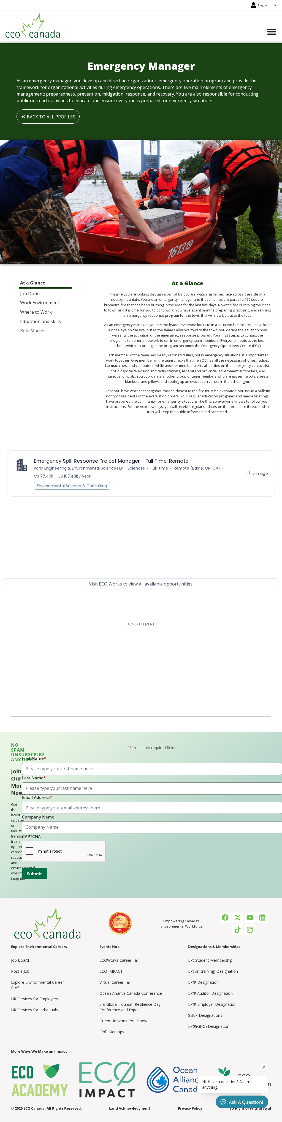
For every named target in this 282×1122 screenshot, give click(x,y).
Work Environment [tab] (39, 303)
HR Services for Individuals (34, 1009)
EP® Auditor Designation (210, 993)
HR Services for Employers (34, 998)
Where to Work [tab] (36, 312)
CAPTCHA (31, 836)
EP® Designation (203, 982)
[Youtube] (250, 917)
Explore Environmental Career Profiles (37, 985)
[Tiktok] (237, 929)
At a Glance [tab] (32, 283)
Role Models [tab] (32, 330)
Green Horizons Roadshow (123, 1020)
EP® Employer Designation (212, 1004)
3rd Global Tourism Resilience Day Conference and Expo (130, 1007)
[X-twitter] (237, 917)
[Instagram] (250, 929)
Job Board (20, 960)
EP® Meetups (111, 1031)
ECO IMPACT (111, 971)
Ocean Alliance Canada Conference (130, 993)
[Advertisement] (141, 668)
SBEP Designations (205, 1015)
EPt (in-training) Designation (213, 971)
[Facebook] (225, 917)
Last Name (34, 777)
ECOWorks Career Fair (119, 960)
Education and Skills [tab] (40, 321)
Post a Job (20, 971)
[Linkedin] (262, 917)
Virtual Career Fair (115, 982)
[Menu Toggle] (271, 32)
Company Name (38, 817)
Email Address (37, 797)
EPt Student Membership (210, 960)
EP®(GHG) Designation (208, 1026)
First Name (34, 758)
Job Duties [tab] (31, 294)
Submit (34, 873)
